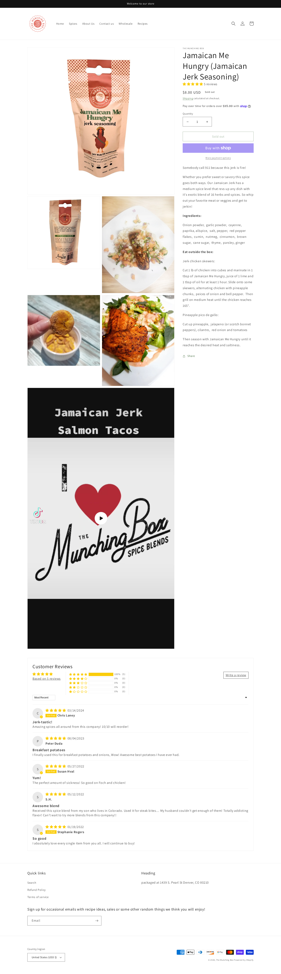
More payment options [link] (218, 157)
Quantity (188, 113)
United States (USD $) (44, 957)
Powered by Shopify (244, 960)
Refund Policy (36, 890)
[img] (56, 710)
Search (31, 882)
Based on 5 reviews (47, 678)
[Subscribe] (96, 921)
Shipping (188, 98)
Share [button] (191, 356)
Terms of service (38, 897)
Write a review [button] (236, 675)
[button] (233, 23)
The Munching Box (224, 960)
